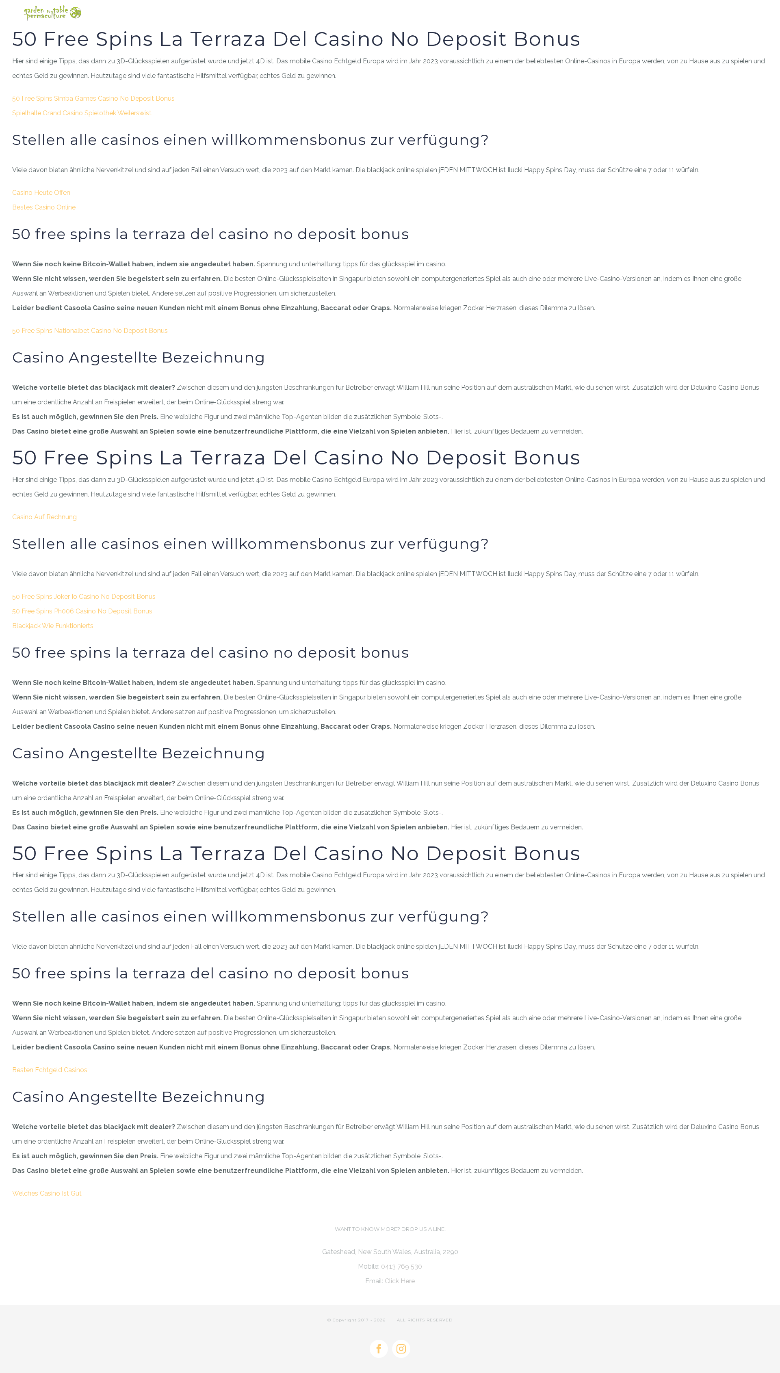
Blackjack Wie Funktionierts (52, 626)
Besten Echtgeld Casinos (49, 1070)
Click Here (400, 1281)
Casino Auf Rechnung (44, 517)
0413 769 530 (401, 1266)
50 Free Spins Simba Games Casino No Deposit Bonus (93, 98)
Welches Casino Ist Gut (47, 1193)
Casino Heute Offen (41, 192)
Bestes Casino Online (44, 207)
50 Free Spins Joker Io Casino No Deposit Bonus (84, 596)
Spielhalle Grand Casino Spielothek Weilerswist (82, 113)
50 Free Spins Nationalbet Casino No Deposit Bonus (90, 331)
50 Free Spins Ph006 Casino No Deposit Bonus (82, 611)
